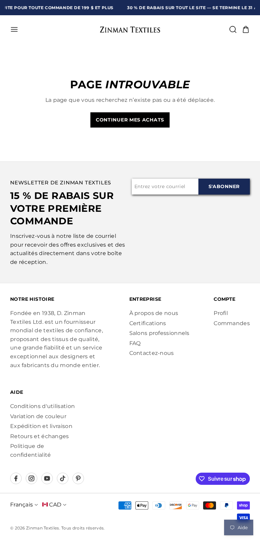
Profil (221, 313)
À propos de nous (153, 313)
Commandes (232, 323)
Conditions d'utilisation (42, 406)
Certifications (147, 323)
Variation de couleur (38, 416)
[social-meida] (16, 478)
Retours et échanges (39, 436)
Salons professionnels (159, 333)
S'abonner (224, 186)
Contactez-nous (151, 353)
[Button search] (233, 29)
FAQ (135, 343)
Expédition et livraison (41, 426)
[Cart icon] (246, 29)
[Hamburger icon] (48, 29)
